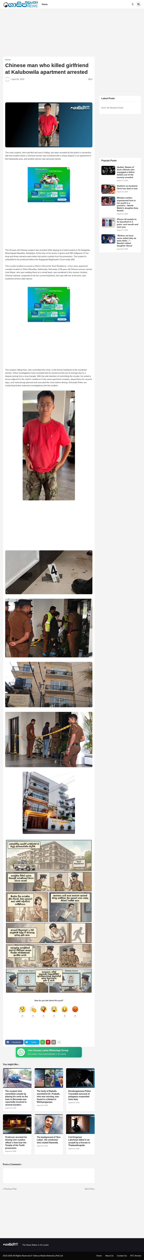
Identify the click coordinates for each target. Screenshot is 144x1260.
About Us (109, 1256)
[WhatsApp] (42, 1042)
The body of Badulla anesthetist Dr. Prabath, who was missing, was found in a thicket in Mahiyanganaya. (48, 1096)
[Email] (53, 1042)
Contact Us (122, 1256)
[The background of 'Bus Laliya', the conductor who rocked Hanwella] (49, 1124)
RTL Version (135, 1256)
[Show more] (59, 1042)
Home (8, 60)
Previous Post (10, 1189)
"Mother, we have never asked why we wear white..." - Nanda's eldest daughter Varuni (126, 240)
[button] (133, 4)
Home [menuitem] (45, 4)
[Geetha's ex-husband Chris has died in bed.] (108, 189)
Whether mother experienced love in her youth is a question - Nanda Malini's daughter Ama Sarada (127, 204)
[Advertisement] (72, 32)
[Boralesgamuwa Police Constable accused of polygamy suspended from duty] (80, 1078)
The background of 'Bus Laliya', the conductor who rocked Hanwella (48, 1140)
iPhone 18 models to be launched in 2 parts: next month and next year (127, 223)
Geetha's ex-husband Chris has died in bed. (127, 187)
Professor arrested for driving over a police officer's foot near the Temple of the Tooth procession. (16, 1142)
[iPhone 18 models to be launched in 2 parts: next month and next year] (108, 222)
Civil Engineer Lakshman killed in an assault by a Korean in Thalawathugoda (79, 1141)
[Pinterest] (48, 1042)
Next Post (89, 1189)
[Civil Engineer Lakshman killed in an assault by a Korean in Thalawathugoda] (80, 1124)
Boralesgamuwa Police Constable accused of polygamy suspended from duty (79, 1095)
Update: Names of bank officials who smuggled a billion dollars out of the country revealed (126, 172)
